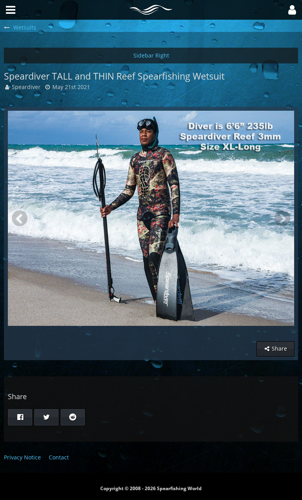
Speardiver (26, 87)
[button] (292, 10)
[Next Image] (282, 218)
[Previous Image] (20, 218)
